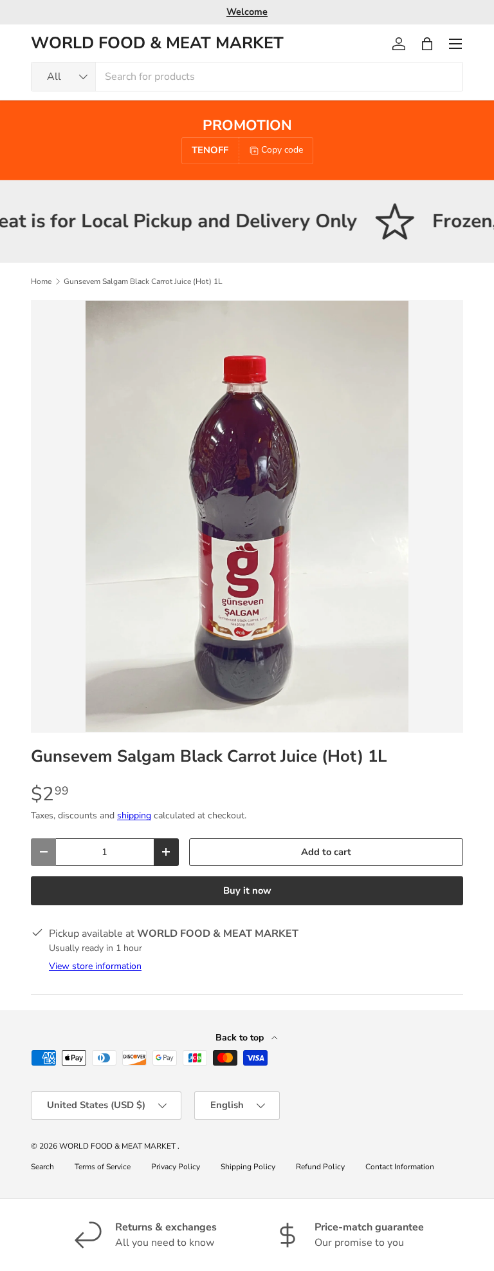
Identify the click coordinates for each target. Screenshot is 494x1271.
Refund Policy (320, 1167)
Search (42, 1167)
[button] (427, 44)
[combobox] (247, 76)
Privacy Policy (175, 1167)
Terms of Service (103, 1167)
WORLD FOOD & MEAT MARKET (118, 1146)
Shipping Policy (248, 1167)
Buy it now (247, 890)
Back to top (240, 1037)
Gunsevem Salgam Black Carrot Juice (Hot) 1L (143, 281)
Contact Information (399, 1167)
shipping (134, 815)
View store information (95, 966)
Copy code (282, 150)
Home (41, 281)
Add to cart (326, 851)
